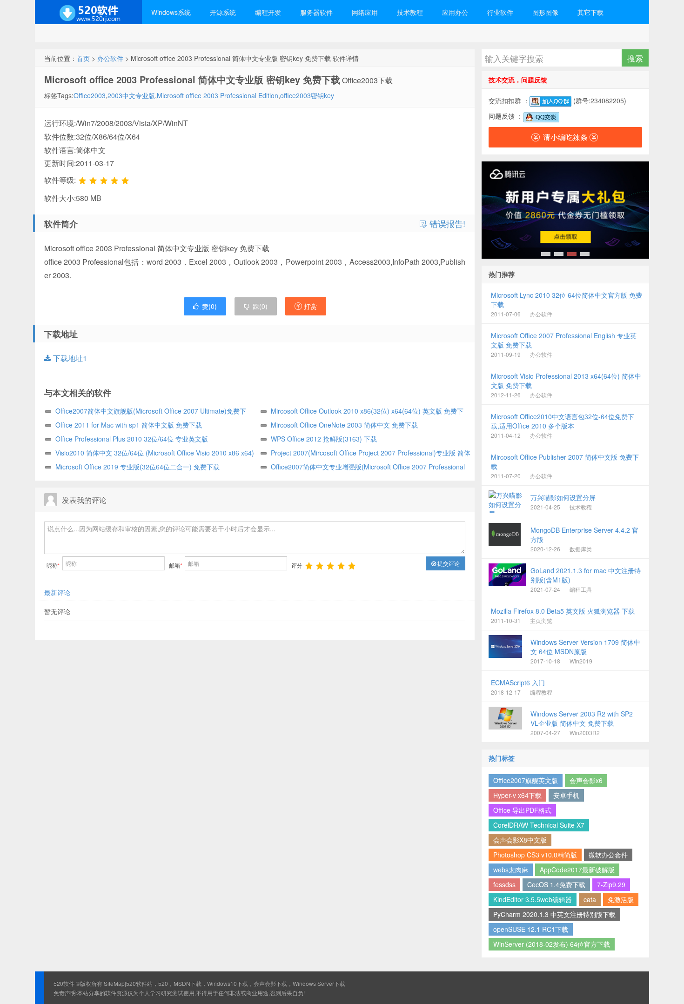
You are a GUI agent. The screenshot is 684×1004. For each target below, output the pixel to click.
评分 (296, 565)
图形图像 (545, 12)
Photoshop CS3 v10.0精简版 (535, 854)
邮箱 (175, 565)
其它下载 (590, 12)
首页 (83, 58)
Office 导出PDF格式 (522, 810)
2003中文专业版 (131, 95)
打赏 (309, 306)
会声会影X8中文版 (520, 839)
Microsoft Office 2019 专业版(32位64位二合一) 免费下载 (137, 466)
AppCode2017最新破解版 (577, 869)
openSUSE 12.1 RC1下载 (530, 929)
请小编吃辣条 (565, 137)
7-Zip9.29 (611, 884)
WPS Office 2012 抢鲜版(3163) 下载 (324, 438)
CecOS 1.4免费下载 (556, 884)
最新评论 (57, 592)
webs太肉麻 (510, 869)
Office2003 (90, 95)
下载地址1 (69, 358)
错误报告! (446, 223)
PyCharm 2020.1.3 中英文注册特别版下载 (554, 914)
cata (589, 899)
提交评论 (448, 563)
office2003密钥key (307, 95)
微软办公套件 (608, 854)
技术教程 (410, 12)
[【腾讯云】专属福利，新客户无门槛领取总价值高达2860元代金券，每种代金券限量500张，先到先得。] (565, 210)
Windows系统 (171, 12)
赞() (209, 306)
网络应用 (365, 12)
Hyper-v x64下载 (517, 795)
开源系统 (223, 12)
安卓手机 (566, 795)
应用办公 (455, 12)
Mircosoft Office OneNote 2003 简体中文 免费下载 (344, 424)
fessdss (504, 884)
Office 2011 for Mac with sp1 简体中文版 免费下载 (128, 424)
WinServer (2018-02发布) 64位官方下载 (551, 944)
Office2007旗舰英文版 (525, 780)
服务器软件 (316, 12)
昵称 (53, 565)
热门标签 (502, 758)
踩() (260, 306)
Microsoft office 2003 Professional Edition (217, 95)
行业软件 (500, 12)
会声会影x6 (586, 780)
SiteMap (114, 983)
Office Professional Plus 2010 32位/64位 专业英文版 (131, 438)
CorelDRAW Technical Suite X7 (538, 825)
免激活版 (621, 899)
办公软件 (110, 58)
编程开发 (268, 12)
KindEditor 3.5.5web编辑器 (532, 899)
